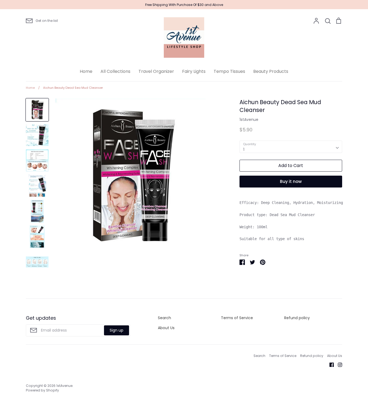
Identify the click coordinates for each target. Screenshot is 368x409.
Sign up (116, 330)
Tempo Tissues (229, 71)
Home (86, 71)
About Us (166, 327)
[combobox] (290, 147)
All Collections (115, 71)
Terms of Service (237, 318)
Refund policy (297, 318)
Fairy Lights (194, 71)
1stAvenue (248, 119)
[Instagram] (338, 364)
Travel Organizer (156, 71)
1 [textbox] (243, 149)
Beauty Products (270, 71)
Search (164, 318)
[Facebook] (329, 364)
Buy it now (291, 181)
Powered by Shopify (42, 390)
